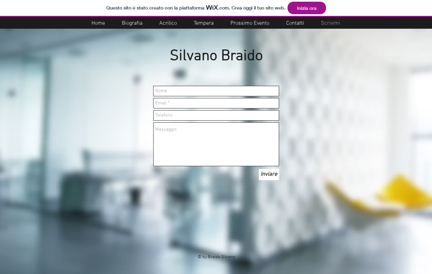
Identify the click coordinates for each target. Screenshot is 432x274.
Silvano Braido (216, 56)
